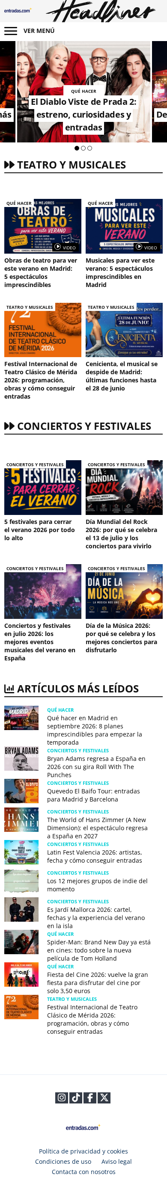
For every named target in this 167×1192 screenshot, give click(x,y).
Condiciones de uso (63, 1161)
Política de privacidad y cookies (83, 1151)
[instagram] (62, 1099)
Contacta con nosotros (84, 1172)
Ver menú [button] (39, 31)
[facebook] (90, 1099)
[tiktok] (76, 1099)
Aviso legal (116, 1161)
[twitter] (104, 1099)
